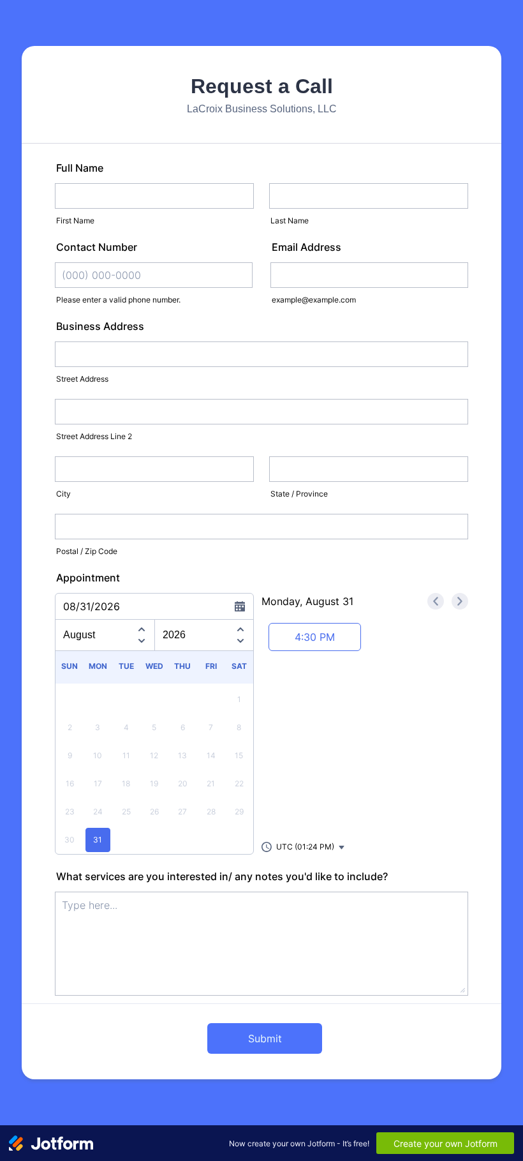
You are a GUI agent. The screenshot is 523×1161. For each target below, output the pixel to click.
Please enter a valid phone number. (118, 299)
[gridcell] (98, 840)
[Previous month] (141, 627)
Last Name (289, 220)
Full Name (79, 167)
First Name (75, 220)
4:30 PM (315, 637)
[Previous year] (240, 627)
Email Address (306, 247)
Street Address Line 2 (94, 436)
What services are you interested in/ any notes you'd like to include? (222, 876)
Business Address (100, 326)
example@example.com (314, 299)
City (63, 493)
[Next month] (141, 642)
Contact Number (96, 247)
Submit (265, 1038)
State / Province (299, 493)
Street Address (82, 379)
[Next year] (240, 642)
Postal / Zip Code (86, 551)
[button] (304, 847)
